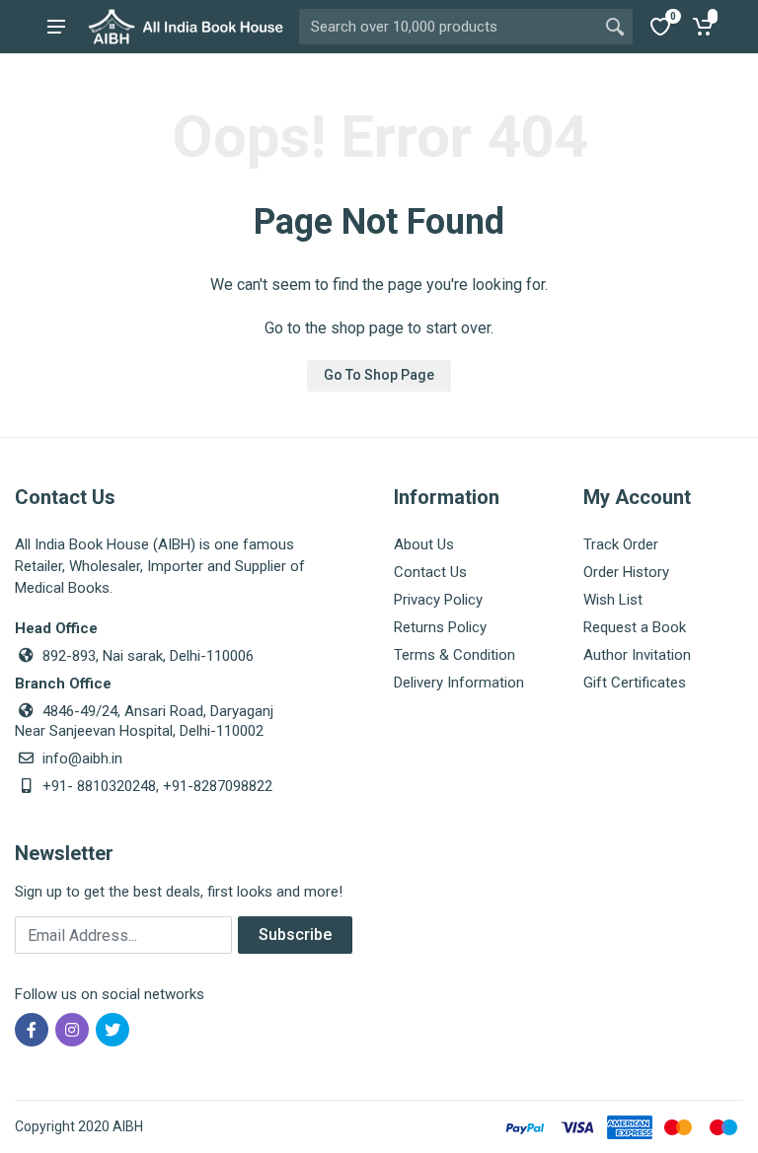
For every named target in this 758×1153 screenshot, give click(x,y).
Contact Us (430, 572)
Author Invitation (637, 655)
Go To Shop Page (379, 375)
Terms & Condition (454, 655)
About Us (424, 544)
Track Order (620, 544)
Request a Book (634, 627)
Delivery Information (459, 682)
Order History (626, 572)
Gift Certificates (634, 682)
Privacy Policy (438, 600)
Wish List (613, 600)
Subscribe (295, 934)
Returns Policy (440, 627)
